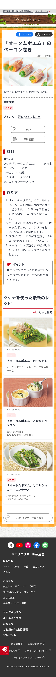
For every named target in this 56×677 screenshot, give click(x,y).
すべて (6, 566)
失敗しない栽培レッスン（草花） (20, 592)
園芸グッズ (38, 566)
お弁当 (36, 116)
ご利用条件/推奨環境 (15, 629)
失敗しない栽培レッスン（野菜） (20, 586)
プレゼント (9, 635)
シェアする (27, 34)
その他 (6, 572)
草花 (26, 566)
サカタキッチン (41, 11)
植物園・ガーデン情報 (14, 603)
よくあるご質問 (12, 618)
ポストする (46, 34)
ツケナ (8, 107)
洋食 (20, 116)
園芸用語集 (9, 597)
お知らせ (8, 623)
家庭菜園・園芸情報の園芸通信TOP (18, 11)
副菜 (28, 116)
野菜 (16, 566)
